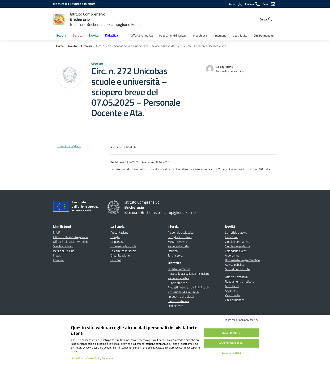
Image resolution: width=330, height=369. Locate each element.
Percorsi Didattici (178, 278)
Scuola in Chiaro (63, 246)
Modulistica (200, 35)
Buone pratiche (177, 282)
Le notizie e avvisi (236, 232)
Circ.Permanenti (264, 35)
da (218, 66)
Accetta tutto (231, 333)
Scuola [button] (61, 35)
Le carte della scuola (123, 250)
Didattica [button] (111, 35)
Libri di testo (175, 305)
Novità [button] (94, 35)
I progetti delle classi (181, 296)
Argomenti (220, 35)
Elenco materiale (178, 301)
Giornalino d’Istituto (237, 269)
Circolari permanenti (237, 241)
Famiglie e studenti (180, 237)
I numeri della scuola (123, 246)
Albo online (232, 255)
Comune (58, 260)
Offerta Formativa (142, 35)
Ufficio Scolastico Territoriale (70, 241)
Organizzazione (120, 255)
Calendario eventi (236, 250)
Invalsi (57, 255)
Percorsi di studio (178, 246)
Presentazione (119, 232)
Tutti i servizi (175, 255)
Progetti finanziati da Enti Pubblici (189, 287)
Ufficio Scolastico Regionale (70, 237)
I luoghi (115, 237)
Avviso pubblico (234, 264)
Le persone (117, 241)
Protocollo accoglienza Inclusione (188, 273)
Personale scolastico (180, 232)
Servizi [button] (77, 35)
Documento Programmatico (242, 260)
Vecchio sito (240, 35)
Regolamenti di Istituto (173, 35)
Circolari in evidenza (237, 246)
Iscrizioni (173, 250)
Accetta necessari (231, 343)
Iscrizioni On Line (63, 250)
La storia (115, 260)
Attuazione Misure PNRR (183, 292)
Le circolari (231, 237)
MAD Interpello (177, 241)
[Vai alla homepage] (59, 19)
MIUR (56, 232)
